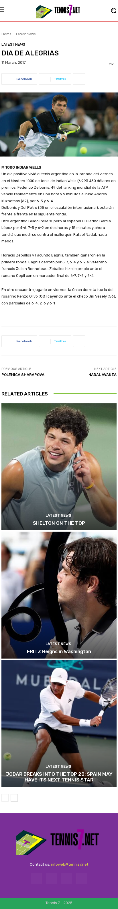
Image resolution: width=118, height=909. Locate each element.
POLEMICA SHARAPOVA (22, 375)
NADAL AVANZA (102, 375)
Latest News (26, 34)
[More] (79, 79)
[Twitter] (66, 878)
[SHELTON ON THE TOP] (59, 466)
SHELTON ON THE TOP (59, 523)
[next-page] (14, 798)
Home (6, 34)
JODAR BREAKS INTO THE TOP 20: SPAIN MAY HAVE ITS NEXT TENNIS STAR (59, 777)
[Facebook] (36, 878)
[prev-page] (5, 798)
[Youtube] (81, 878)
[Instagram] (51, 878)
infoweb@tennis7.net (69, 864)
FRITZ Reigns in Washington (59, 651)
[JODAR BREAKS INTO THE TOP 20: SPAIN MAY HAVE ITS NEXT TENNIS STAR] (59, 723)
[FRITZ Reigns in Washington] (59, 595)
